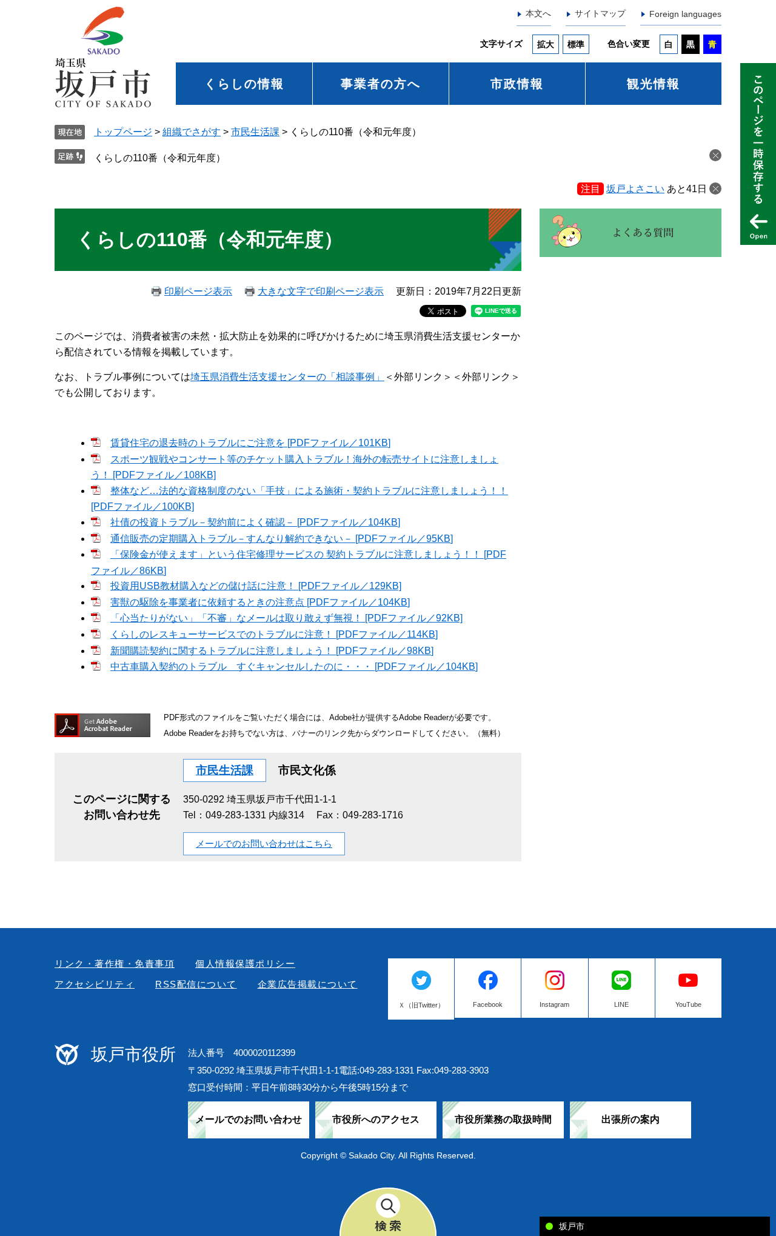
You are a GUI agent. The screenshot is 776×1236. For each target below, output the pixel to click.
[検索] (388, 1212)
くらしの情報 (244, 83)
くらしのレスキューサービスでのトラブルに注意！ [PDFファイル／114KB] (274, 634)
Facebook (488, 1004)
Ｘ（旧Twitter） (421, 1005)
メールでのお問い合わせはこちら (264, 843)
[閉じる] (715, 188)
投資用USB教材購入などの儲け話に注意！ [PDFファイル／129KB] (255, 586)
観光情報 (653, 83)
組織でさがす (191, 132)
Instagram (554, 1004)
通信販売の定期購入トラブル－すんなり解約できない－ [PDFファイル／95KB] (281, 538)
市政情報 (517, 83)
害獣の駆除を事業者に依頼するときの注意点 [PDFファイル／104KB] (260, 602)
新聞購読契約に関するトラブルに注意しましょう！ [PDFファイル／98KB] (271, 651)
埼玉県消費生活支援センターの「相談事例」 (287, 377)
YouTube (688, 1004)
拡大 (545, 44)
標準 (575, 44)
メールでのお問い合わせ (248, 1119)
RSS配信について (196, 984)
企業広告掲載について (308, 984)
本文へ (538, 13)
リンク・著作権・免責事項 (115, 963)
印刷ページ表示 (198, 291)
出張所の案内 (630, 1119)
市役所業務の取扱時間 (503, 1119)
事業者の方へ (381, 83)
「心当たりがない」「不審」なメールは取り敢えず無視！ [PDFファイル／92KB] (286, 618)
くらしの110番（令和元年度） (160, 158)
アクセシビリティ (95, 984)
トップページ (123, 132)
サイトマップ (600, 13)
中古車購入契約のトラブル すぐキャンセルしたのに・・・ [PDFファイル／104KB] (294, 666)
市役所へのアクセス (376, 1119)
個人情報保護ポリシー (245, 963)
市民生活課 (255, 132)
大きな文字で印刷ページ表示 (321, 291)
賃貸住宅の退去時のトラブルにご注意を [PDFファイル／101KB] (250, 443)
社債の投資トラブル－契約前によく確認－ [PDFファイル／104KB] (255, 522)
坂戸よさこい (635, 189)
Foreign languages (685, 14)
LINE (621, 1004)
